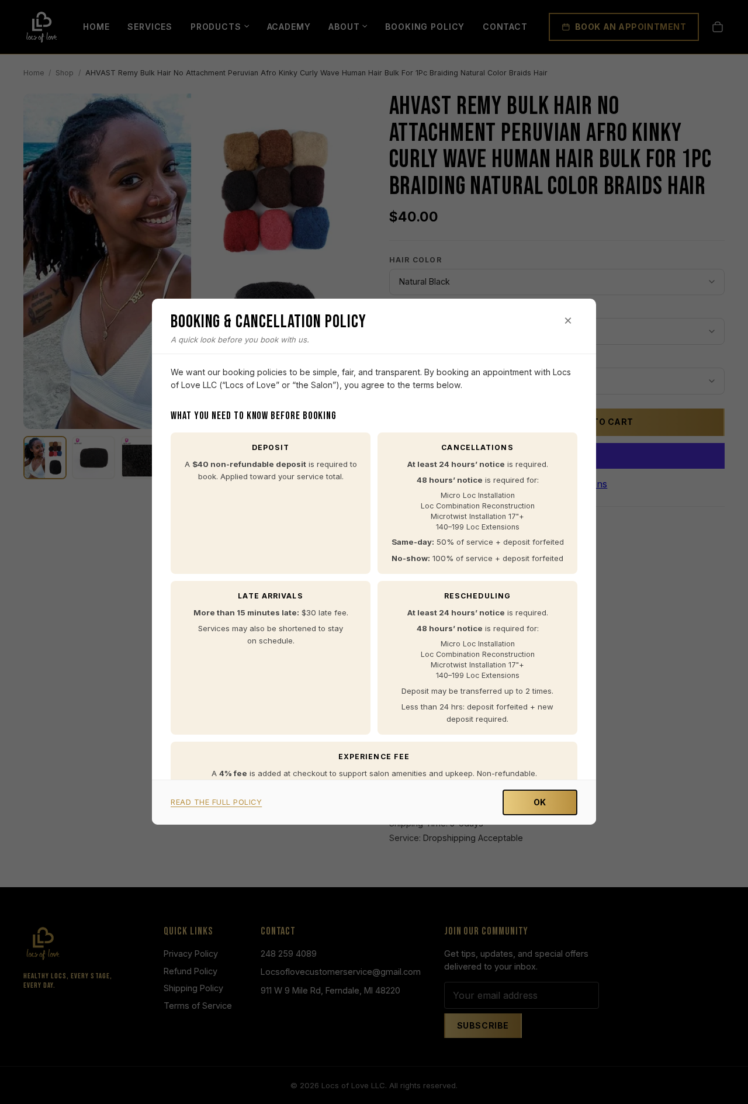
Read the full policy (216, 802)
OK (540, 802)
